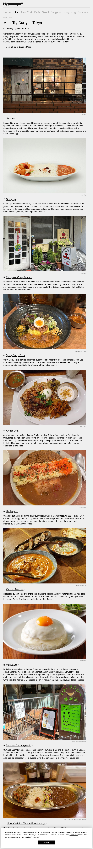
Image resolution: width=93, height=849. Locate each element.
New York (27, 12)
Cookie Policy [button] (74, 835)
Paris (37, 12)
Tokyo (15, 12)
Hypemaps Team (21, 28)
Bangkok (55, 12)
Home (7, 12)
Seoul (45, 12)
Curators (83, 12)
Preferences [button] (35, 837)
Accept (46, 842)
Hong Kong (69, 12)
